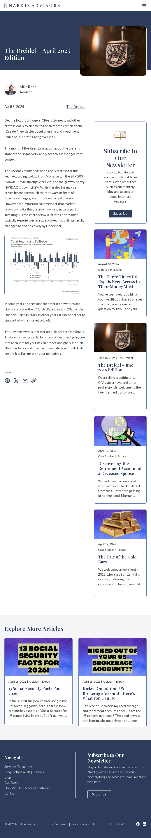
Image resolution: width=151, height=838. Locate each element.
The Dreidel (75, 106)
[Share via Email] (25, 381)
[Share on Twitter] (16, 381)
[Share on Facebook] (7, 381)
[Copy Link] (34, 381)
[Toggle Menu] (144, 5)
